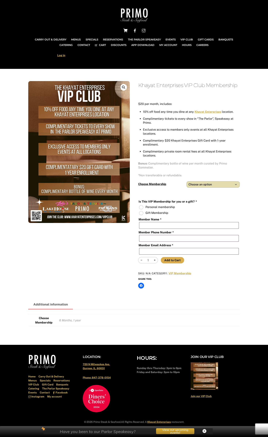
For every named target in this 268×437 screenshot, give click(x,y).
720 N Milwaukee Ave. (96, 364)
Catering (66, 45)
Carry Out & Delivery (50, 39)
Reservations (113, 39)
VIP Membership (179, 273)
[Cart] (125, 30)
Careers (202, 45)
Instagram (37, 396)
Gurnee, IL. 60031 (94, 368)
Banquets (225, 39)
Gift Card (47, 384)
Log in (61, 55)
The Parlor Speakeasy (144, 39)
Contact (83, 45)
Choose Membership (152, 184)
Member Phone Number (156, 232)
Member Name (150, 219)
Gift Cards (206, 39)
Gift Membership (156, 213)
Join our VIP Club (201, 396)
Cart (102, 45)
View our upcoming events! (175, 431)
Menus (76, 39)
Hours (187, 45)
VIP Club (186, 39)
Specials (92, 39)
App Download (142, 45)
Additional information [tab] (50, 304)
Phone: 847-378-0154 (97, 377)
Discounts (119, 45)
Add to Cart (172, 260)
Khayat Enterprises (208, 111)
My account (168, 45)
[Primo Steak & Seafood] (134, 21)
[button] (123, 87)
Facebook (61, 392)
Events (171, 39)
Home (32, 376)
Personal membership (160, 207)
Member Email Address (156, 245)
